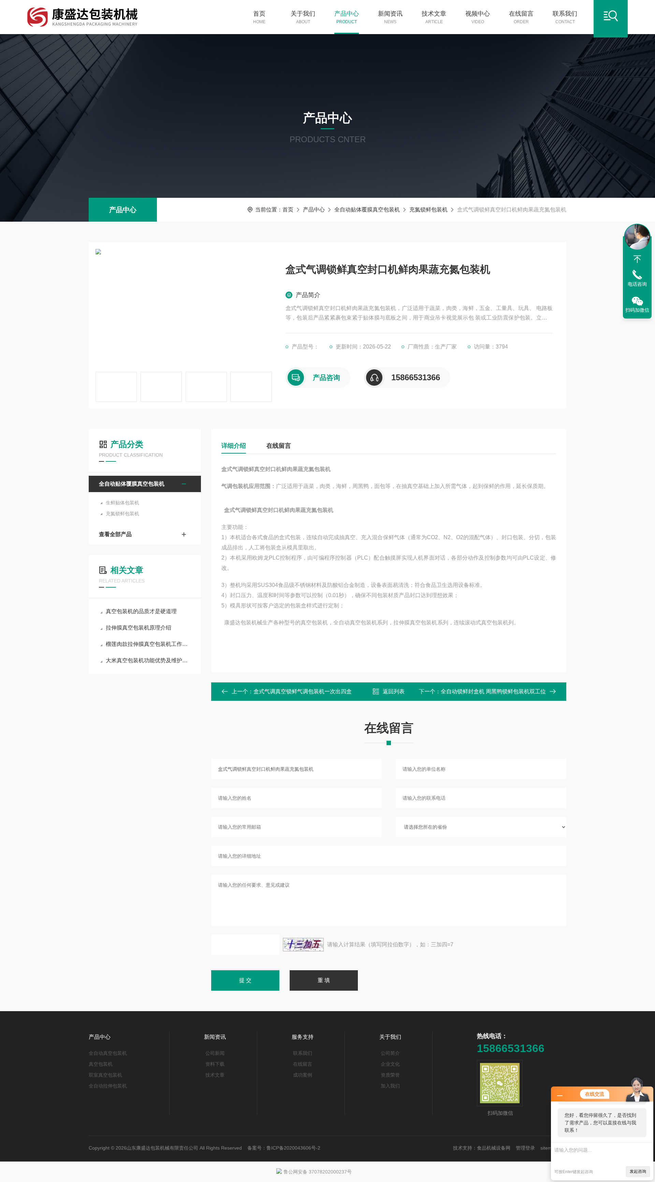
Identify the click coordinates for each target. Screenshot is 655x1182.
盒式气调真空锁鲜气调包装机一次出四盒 (302, 691)
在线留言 (521, 17)
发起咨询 (638, 1171)
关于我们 (303, 17)
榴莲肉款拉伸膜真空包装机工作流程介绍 (148, 644)
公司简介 (390, 1053)
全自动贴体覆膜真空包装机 (367, 209)
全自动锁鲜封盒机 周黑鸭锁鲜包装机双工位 (493, 691)
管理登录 (525, 1148)
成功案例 (302, 1075)
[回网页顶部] (637, 259)
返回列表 (394, 691)
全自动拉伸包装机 (108, 1086)
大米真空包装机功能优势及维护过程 (148, 660)
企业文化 (390, 1064)
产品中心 (346, 17)
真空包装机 (101, 1064)
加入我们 (390, 1086)
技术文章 (434, 17)
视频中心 (477, 17)
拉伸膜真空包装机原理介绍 (138, 628)
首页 (259, 17)
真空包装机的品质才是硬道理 (141, 611)
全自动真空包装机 (108, 1053)
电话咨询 (637, 284)
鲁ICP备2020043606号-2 (293, 1148)
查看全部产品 (115, 534)
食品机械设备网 (493, 1148)
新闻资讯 (390, 17)
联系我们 (565, 17)
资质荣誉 (390, 1075)
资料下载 (214, 1064)
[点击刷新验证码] (303, 944)
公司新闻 (214, 1053)
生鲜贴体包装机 (122, 502)
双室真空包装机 (105, 1075)
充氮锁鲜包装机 (428, 209)
